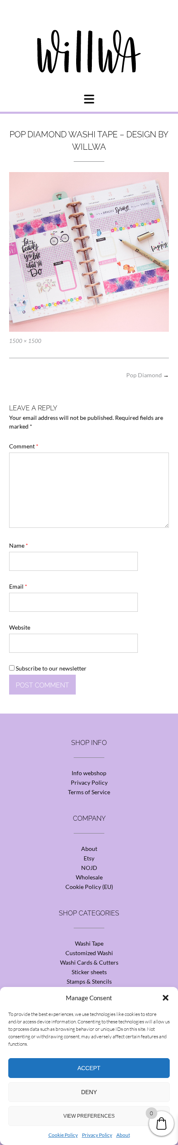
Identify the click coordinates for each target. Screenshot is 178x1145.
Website (19, 627)
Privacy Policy (97, 1135)
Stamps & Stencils (89, 981)
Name (18, 545)
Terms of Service (89, 791)
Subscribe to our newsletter (50, 668)
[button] (165, 998)
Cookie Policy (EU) (89, 886)
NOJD (89, 867)
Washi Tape (89, 943)
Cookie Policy (63, 1135)
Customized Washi (89, 952)
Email (18, 586)
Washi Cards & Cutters (89, 962)
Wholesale (89, 877)
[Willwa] (89, 38)
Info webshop (89, 772)
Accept (89, 1068)
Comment (23, 446)
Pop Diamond (147, 374)
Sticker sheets (89, 971)
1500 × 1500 (25, 341)
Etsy (89, 858)
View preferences (89, 1116)
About (123, 1135)
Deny (89, 1092)
